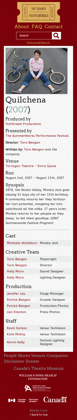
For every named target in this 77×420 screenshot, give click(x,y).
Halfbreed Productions (23, 124)
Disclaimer (14, 361)
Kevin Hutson (17, 328)
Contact (54, 26)
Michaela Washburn (22, 243)
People (10, 355)
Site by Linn (38, 410)
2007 (18, 109)
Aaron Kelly (16, 342)
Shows (24, 355)
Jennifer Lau (16, 293)
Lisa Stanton (16, 312)
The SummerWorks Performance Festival (37, 136)
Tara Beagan (30, 142)
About (21, 26)
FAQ (36, 26)
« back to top (39, 414)
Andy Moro (15, 271)
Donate (32, 361)
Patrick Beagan (18, 300)
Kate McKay (16, 334)
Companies (57, 355)
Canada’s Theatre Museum (39, 368)
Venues (38, 355)
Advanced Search (38, 42)
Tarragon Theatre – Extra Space (31, 166)
